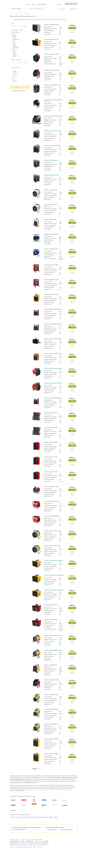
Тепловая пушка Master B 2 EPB (51, 294)
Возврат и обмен (39, 839)
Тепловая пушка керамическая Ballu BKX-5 (53, 575)
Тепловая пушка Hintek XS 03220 (51, 54)
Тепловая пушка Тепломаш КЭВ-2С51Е (53, 338)
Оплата (33, 4)
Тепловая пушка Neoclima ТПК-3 (51, 234)
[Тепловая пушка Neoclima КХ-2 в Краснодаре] (36, 619)
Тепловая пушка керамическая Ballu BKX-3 (53, 589)
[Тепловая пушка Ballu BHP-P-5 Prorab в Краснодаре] (36, 530)
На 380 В (55, 817)
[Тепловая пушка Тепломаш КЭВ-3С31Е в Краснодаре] (36, 368)
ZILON (14, 52)
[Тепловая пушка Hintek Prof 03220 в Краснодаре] (36, 515)
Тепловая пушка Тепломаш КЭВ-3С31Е (53, 368)
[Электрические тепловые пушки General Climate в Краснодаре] (44, 800)
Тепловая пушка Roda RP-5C (50, 189)
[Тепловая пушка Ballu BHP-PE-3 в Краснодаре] (36, 709)
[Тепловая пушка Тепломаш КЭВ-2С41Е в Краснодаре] (36, 353)
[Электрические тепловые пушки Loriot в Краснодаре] (64, 800)
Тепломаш (15, 54)
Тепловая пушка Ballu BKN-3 (50, 664)
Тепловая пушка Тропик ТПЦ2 (51, 427)
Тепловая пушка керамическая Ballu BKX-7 (53, 560)
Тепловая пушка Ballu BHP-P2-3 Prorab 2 (53, 650)
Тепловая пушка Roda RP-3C (50, 204)
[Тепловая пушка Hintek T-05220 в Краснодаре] (36, 264)
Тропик (14, 55)
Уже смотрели (61, 8)
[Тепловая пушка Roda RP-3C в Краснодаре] (36, 204)
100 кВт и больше (44, 817)
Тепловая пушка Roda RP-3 (50, 219)
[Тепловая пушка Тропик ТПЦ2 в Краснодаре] (36, 427)
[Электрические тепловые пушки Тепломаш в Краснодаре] (13, 810)
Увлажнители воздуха (29, 842)
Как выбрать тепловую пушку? (19, 90)
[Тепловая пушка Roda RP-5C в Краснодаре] (36, 189)
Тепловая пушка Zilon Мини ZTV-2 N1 (52, 84)
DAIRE (14, 35)
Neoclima (15, 46)
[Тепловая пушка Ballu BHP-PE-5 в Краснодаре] (36, 694)
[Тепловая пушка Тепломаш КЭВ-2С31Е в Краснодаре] (36, 382)
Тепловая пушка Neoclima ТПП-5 (51, 160)
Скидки (27, 839)
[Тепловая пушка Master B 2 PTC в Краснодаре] (36, 39)
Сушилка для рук (22, 842)
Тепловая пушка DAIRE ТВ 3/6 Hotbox (52, 145)
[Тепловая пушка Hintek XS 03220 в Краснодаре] (36, 54)
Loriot (14, 42)
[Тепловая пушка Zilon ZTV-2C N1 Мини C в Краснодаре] (36, 115)
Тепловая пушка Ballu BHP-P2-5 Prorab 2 (53, 635)
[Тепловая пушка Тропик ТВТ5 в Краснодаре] (36, 442)
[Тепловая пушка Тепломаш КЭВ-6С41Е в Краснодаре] (36, 309)
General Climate (16, 39)
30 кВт (31, 817)
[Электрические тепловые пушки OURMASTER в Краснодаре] (34, 804)
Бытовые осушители (13, 842)
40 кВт (35, 817)
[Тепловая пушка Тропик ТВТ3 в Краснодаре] (36, 456)
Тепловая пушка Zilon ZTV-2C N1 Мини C (53, 115)
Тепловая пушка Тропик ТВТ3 (50, 456)
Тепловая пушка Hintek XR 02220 (51, 70)
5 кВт (17, 817)
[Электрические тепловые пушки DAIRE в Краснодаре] (23, 800)
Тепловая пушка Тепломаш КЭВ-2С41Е (53, 353)
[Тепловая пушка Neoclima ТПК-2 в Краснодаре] (36, 248)
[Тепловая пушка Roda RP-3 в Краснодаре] (36, 219)
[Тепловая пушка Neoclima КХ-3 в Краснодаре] (36, 604)
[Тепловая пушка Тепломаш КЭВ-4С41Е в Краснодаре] (36, 323)
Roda (14, 49)
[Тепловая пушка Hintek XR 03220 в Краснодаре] (36, 679)
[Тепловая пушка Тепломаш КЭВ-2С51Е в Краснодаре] (36, 338)
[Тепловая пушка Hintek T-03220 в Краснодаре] (36, 279)
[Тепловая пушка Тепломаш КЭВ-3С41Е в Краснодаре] (36, 397)
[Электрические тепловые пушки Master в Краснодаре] (13, 805)
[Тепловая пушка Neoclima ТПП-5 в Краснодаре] (36, 160)
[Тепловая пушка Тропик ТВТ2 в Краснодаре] (36, 471)
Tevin (14, 51)
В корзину (73, 27)
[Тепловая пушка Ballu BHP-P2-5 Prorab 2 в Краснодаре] (36, 635)
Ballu (14, 34)
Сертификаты (32, 839)
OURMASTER (16, 47)
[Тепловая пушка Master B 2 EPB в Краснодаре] (36, 294)
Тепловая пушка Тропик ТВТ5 (50, 442)
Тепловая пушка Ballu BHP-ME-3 (51, 753)
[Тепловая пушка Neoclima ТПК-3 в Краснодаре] (36, 233)
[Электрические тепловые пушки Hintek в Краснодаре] (54, 800)
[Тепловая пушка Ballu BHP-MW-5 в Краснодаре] (36, 24)
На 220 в (51, 817)
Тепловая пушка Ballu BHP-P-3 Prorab (52, 545)
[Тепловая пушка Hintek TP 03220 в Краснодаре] (36, 486)
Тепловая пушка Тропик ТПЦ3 (51, 412)
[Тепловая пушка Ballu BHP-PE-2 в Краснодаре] (36, 723)
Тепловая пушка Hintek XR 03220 (51, 679)
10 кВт (20, 817)
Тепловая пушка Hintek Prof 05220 (51, 501)
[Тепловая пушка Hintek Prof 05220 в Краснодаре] (36, 501)
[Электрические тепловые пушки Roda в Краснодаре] (44, 805)
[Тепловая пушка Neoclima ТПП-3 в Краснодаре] (36, 174)
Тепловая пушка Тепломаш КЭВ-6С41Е (53, 309)
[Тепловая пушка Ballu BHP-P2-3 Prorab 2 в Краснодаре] (36, 650)
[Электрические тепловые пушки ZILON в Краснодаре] (64, 805)
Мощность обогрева (15, 59)
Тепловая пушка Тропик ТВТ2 (50, 471)
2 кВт (11, 817)
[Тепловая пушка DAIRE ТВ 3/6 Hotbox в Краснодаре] (36, 145)
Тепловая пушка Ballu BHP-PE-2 (51, 724)
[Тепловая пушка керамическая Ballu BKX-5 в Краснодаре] (36, 574)
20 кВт (27, 817)
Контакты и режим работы (41, 4)
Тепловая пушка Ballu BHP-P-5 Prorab (52, 530)
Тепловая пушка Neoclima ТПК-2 (51, 248)
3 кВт (14, 817)
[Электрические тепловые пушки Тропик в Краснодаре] (23, 810)
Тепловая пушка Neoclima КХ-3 (51, 604)
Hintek (14, 41)
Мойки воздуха (37, 842)
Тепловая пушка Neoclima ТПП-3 (51, 175)
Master (14, 44)
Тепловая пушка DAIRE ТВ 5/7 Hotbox (52, 130)
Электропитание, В (15, 67)
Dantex (14, 37)
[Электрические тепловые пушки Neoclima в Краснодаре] (23, 805)
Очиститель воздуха (45, 842)
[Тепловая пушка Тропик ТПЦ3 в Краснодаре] (36, 412)
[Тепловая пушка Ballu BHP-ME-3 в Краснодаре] (36, 753)
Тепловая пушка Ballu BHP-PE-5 (51, 694)
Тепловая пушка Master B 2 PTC (51, 39)
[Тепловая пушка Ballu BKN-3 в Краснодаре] (36, 664)
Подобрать (16, 87)
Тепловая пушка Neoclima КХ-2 (51, 619)
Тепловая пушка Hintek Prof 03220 (51, 516)
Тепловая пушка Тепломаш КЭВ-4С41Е (53, 323)
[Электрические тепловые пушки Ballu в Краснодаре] (13, 800)
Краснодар (59, 4)
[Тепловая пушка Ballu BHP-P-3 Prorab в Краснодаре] (36, 545)
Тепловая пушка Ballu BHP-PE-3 (51, 709)
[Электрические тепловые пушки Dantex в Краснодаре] (34, 800)
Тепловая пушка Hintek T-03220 (51, 279)
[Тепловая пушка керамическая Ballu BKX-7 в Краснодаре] (36, 560)
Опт (19, 839)
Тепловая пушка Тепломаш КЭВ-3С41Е (53, 397)
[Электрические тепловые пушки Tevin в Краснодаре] (54, 805)
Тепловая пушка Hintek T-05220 (51, 264)
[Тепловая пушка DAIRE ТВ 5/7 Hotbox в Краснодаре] (36, 130)
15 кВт (24, 817)
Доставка (28, 4)
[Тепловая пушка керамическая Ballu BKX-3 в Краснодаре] (36, 589)
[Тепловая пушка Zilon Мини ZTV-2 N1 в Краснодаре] (36, 84)
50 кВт (38, 817)
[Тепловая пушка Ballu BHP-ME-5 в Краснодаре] (36, 738)
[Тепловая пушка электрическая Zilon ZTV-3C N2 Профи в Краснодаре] (36, 99)
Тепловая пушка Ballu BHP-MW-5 (51, 24)
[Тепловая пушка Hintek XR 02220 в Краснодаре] (36, 70)
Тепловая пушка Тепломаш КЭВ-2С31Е (53, 383)
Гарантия (16, 839)
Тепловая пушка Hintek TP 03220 (51, 486)
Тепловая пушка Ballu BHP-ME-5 (51, 738)
